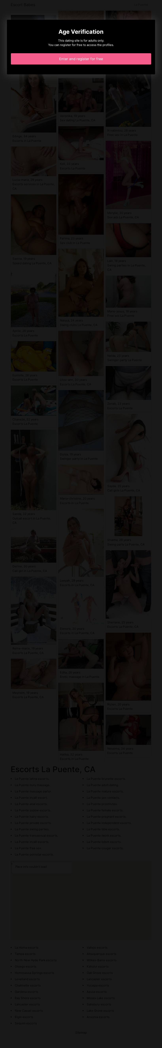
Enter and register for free (81, 59)
